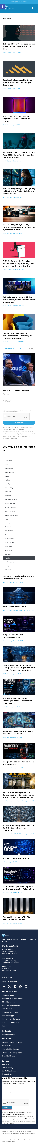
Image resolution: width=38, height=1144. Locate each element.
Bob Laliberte (6, 674)
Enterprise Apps (10, 511)
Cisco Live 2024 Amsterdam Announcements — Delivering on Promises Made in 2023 (17, 336)
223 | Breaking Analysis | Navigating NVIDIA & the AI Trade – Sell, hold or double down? (19, 191)
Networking (8, 546)
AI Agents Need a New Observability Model (13, 636)
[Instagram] (26, 986)
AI (5, 457)
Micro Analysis (9, 542)
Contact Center (10, 472)
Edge (6, 519)
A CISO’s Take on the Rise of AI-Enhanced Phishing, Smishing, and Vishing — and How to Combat (18, 263)
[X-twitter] (9, 986)
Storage (7, 566)
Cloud (6, 464)
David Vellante (7, 197)
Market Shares (9, 538)
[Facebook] (20, 986)
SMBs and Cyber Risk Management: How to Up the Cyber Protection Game (19, 46)
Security (7, 558)
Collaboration (9, 468)
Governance (8, 527)
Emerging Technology (11, 515)
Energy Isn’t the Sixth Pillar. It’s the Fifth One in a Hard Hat (18, 577)
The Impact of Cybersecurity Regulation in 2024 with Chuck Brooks (16, 118)
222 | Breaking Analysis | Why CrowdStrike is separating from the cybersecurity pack (19, 227)
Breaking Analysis (10, 484)
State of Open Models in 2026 (16, 858)
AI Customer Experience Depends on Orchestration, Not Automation (18, 887)
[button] (2, 6)
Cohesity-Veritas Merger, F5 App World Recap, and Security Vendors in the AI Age (19, 299)
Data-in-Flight (9, 488)
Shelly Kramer (7, 52)
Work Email (7, 394)
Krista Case (6, 707)
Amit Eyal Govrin (7, 582)
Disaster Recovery (10, 503)
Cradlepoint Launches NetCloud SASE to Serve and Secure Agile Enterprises (17, 82)
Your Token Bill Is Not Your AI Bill (17, 606)
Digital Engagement (11, 499)
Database (8, 492)
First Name (7, 401)
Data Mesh (8, 496)
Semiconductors (10, 562)
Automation (8, 460)
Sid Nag (5, 862)
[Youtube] (4, 986)
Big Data (7, 480)
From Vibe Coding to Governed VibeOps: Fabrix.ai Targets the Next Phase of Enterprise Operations (19, 667)
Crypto (7, 476)
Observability (9, 550)
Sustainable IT (9, 570)
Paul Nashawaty (7, 641)
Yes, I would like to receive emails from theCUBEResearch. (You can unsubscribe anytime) (18, 411)
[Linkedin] (15, 986)
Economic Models (10, 507)
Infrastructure (9, 531)
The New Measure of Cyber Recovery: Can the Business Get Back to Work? (17, 700)
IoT (6, 535)
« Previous (9, 348)
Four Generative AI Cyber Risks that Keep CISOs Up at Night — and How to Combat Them (19, 155)
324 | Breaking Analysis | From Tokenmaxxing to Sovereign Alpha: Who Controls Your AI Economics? (18, 795)
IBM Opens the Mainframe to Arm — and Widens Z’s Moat (19, 732)
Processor (8, 554)
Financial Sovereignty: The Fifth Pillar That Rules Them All (17, 918)
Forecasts (8, 523)
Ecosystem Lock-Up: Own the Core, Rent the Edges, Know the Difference (18, 828)
